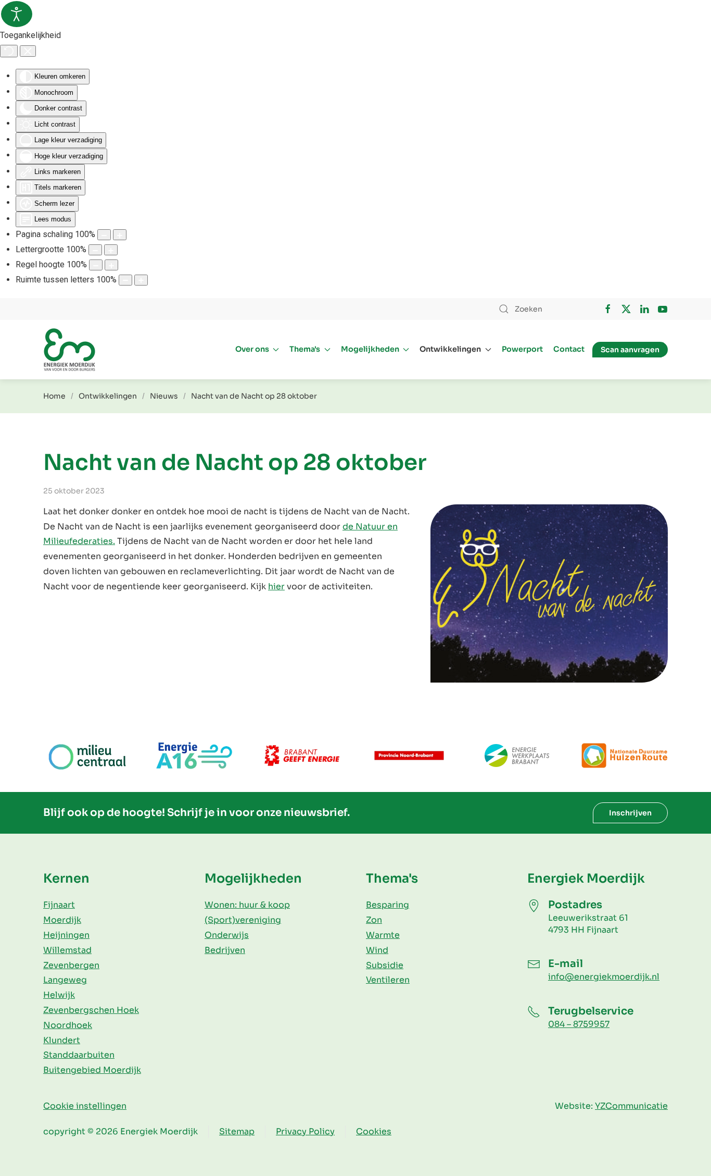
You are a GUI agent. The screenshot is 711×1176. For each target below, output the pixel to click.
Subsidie (384, 965)
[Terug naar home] (69, 350)
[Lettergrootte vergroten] (111, 249)
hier (276, 586)
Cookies (373, 1131)
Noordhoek (67, 1025)
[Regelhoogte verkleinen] (96, 264)
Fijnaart (59, 904)
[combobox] (540, 309)
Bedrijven (225, 950)
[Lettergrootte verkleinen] (95, 249)
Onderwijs (227, 935)
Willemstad (67, 950)
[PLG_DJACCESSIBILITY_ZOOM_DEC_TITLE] (104, 234)
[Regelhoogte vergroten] (111, 264)
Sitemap (237, 1131)
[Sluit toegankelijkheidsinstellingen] (28, 51)
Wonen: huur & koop (247, 904)
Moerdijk (62, 919)
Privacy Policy (305, 1131)
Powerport (522, 349)
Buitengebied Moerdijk (92, 1069)
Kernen (66, 878)
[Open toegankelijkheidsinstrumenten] (16, 14)
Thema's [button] (304, 349)
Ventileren (388, 979)
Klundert (61, 1040)
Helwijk (59, 994)
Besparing (387, 904)
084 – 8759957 (579, 1024)
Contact (569, 349)
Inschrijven (630, 813)
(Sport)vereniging (243, 919)
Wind (377, 950)
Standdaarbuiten (79, 1054)
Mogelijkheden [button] (370, 349)
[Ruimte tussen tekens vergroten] (141, 280)
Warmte (383, 935)
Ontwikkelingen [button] (450, 349)
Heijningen (66, 935)
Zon (374, 919)
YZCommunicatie (631, 1105)
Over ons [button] (252, 349)
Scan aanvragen (630, 349)
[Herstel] (9, 51)
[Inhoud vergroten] (119, 234)
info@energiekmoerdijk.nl (603, 976)
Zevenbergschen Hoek (91, 1010)
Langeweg (65, 979)
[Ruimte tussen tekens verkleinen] (125, 280)
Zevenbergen (71, 965)
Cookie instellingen (84, 1105)
